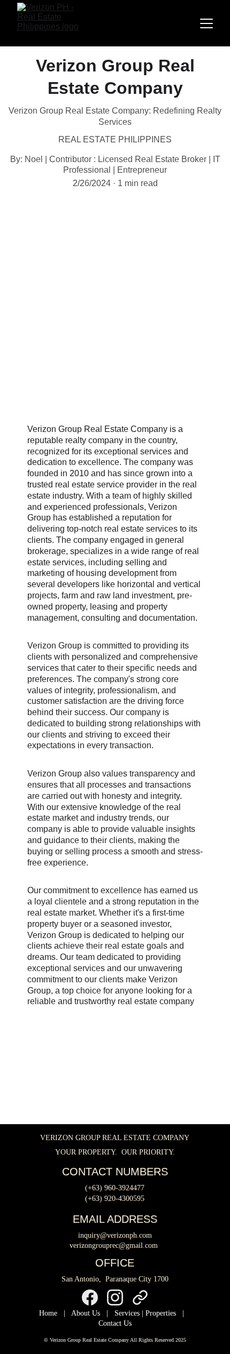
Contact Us (115, 1323)
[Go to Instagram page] (115, 1297)
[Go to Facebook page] (90, 1297)
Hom (46, 1313)
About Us (85, 1313)
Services (127, 1313)
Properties (160, 1313)
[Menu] (206, 23)
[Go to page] (140, 1297)
